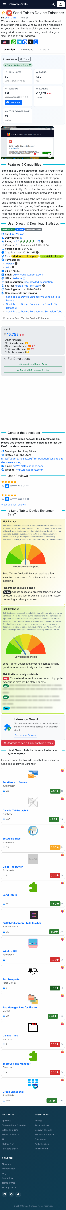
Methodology (8, 1168)
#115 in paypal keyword (17, 349)
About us (6, 1164)
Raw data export (10, 1148)
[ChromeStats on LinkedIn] (4, 1194)
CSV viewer (40, 1139)
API (3, 1139)
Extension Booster (11, 1134)
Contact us (7, 1178)
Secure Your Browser (25, 735)
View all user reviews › (14, 504)
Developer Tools (33, 229)
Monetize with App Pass (34, 364)
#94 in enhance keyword (17, 346)
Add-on (24, 17)
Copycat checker (43, 1130)
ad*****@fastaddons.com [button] (28, 274)
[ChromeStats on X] (18, 1194)
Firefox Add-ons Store (17, 65)
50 (21, 237)
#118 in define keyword (16, 352)
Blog (4, 1173)
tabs (8, 267)
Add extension (42, 1144)
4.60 (27, 241)
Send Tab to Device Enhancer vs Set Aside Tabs (34, 311)
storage (10, 263)
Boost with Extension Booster (34, 370)
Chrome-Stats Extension (14, 1125)
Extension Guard (10, 1130)
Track (26, 59)
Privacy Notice (9, 1187)
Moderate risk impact (25, 256)
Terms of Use (8, 1183)
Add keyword (41, 1148)
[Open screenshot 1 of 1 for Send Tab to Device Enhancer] (27, 142)
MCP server (8, 1144)
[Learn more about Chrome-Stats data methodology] (43, 285)
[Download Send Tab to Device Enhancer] (17, 96)
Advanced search (43, 1125)
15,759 (15, 334)
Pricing (38, 1120)
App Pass (6, 1120)
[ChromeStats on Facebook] (11, 1194)
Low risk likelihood (51, 256)
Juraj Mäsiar (11, 17)
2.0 (17, 245)
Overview (10, 49)
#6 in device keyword (15, 343)
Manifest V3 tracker (44, 1134)
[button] (4, 4)
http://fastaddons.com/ (29, 469)
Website (18, 278)
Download (27, 49)
